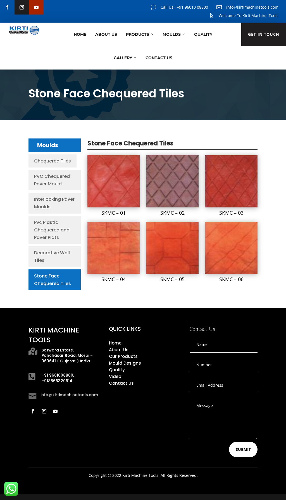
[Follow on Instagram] (22, 7)
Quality (203, 34)
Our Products (123, 356)
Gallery (123, 57)
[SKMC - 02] (172, 206)
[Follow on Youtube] (36, 7)
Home (80, 34)
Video (115, 376)
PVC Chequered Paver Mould (52, 180)
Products (137, 34)
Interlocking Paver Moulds (54, 203)
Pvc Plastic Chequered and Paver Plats (52, 230)
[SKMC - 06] (231, 272)
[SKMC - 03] (231, 206)
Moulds (172, 34)
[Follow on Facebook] (7, 7)
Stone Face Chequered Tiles (52, 280)
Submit (243, 449)
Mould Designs (125, 363)
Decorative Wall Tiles (52, 257)
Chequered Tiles (52, 161)
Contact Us (159, 57)
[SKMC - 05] (172, 272)
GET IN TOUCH (263, 34)
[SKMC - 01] (113, 206)
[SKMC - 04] (113, 272)
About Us (106, 34)
